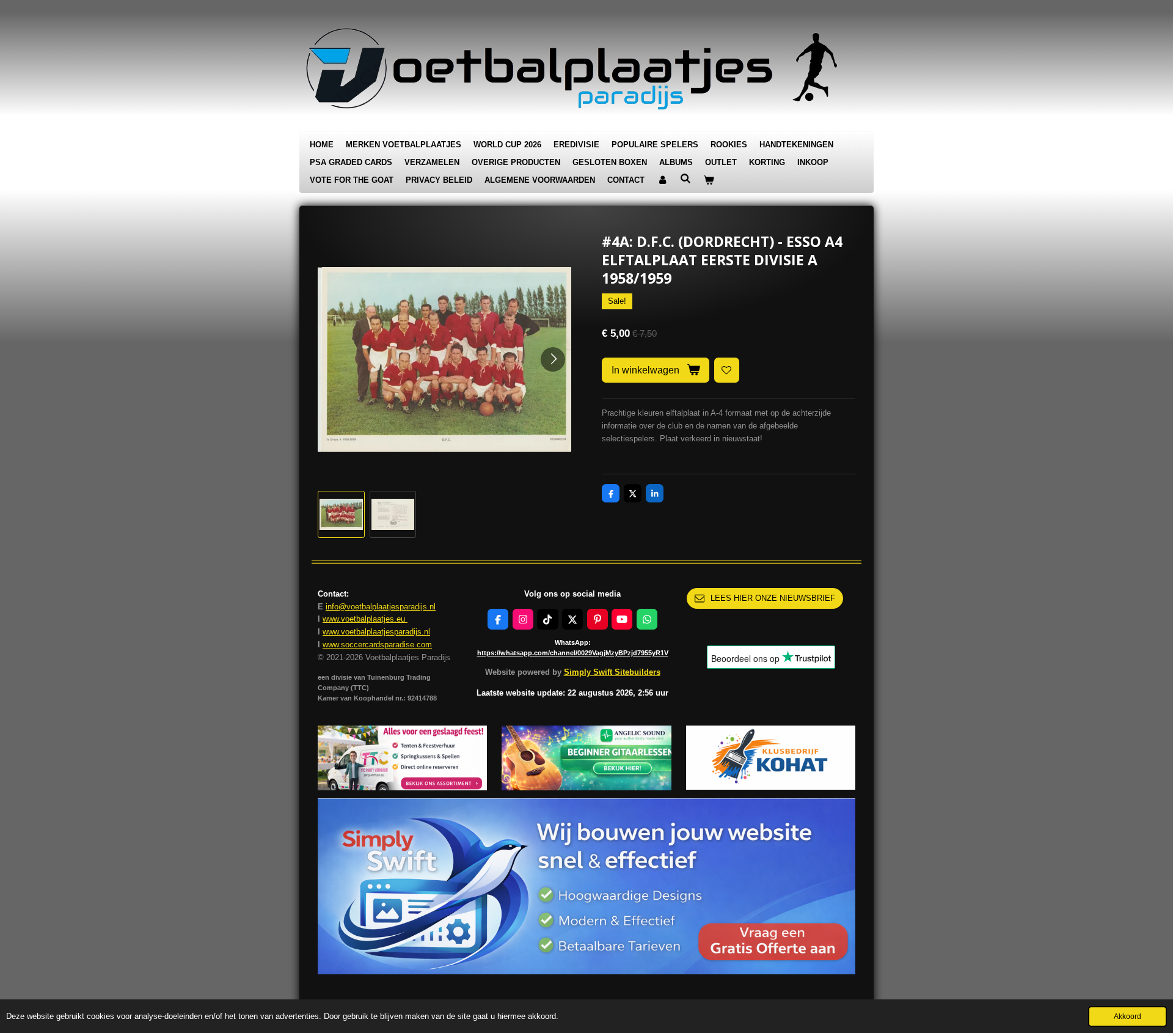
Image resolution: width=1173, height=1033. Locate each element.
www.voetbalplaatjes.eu (365, 618)
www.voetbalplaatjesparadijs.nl (376, 631)
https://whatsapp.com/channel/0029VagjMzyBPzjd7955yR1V (572, 652)
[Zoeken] (685, 179)
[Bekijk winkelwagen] (708, 180)
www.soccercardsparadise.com (377, 644)
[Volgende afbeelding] (553, 359)
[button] (341, 514)
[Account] (662, 180)
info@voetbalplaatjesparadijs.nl (381, 606)
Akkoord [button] (1127, 1016)
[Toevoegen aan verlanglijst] (726, 370)
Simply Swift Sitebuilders (612, 672)
